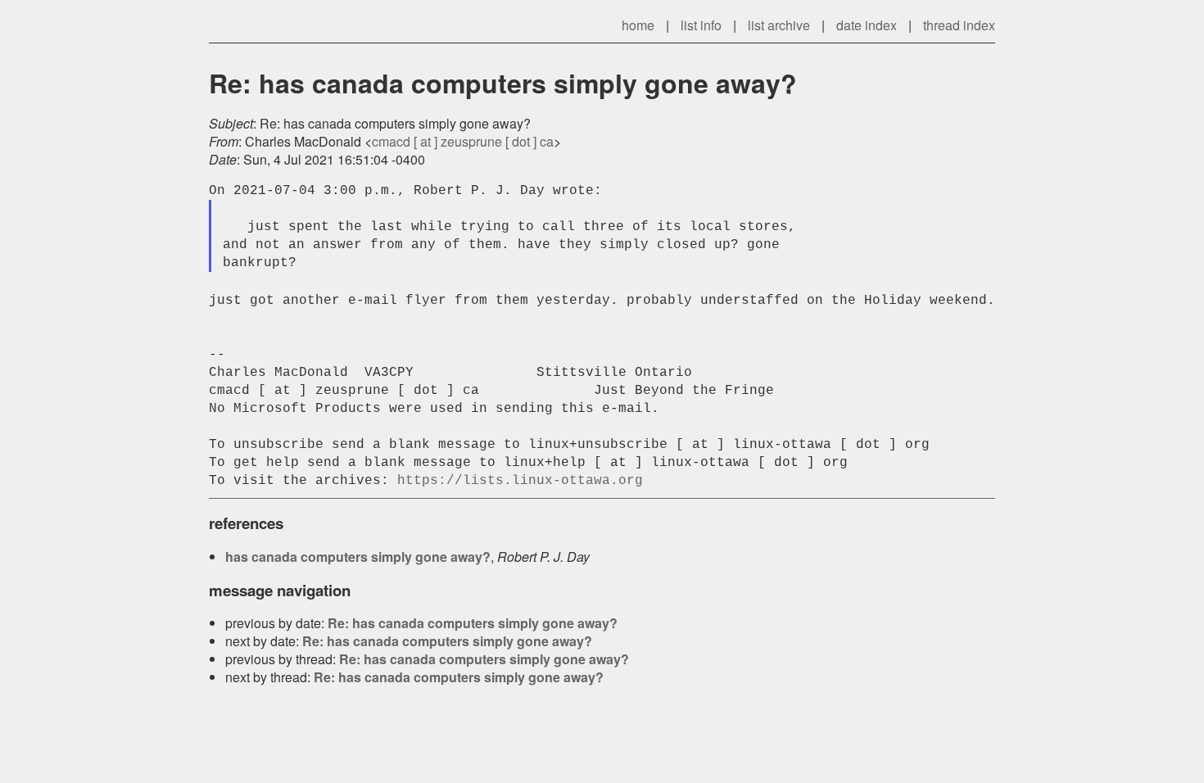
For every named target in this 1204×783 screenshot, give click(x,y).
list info (701, 25)
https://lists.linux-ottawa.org (520, 480)
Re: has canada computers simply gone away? (473, 622)
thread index (959, 25)
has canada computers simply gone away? (358, 556)
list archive (779, 25)
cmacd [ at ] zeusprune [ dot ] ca (463, 141)
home (638, 25)
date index (866, 25)
